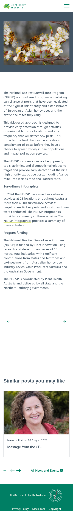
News (10, 440)
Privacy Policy (20, 508)
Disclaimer (38, 508)
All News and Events (45, 470)
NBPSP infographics (17, 220)
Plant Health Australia (19, 6)
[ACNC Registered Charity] (55, 495)
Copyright (55, 508)
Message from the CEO (24, 447)
